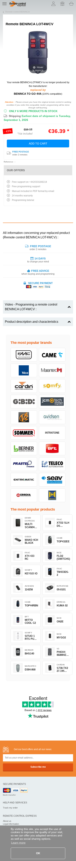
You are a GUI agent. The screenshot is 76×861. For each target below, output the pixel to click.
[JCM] (52, 401)
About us (7, 821)
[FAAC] (24, 355)
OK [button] (38, 853)
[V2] (24, 417)
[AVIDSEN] (52, 417)
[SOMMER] (24, 433)
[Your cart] (71, 3)
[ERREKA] (24, 495)
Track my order (10, 808)
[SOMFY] (52, 386)
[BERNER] (24, 448)
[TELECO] (52, 464)
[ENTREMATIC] (24, 480)
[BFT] (52, 448)
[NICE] (24, 370)
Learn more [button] (18, 842)
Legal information (11, 824)
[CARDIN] (24, 386)
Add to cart (38, 143)
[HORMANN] (52, 495)
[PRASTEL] (24, 464)
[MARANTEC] (52, 370)
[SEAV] (52, 480)
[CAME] (52, 355)
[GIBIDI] (24, 401)
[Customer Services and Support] (62, 3)
